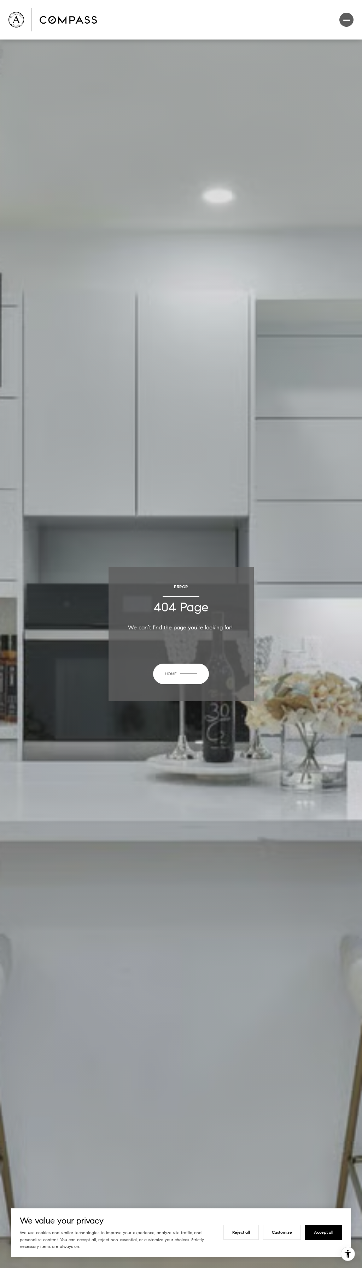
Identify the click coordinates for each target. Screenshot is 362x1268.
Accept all (323, 1232)
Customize (282, 1232)
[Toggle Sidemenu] (346, 20)
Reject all (241, 1232)
